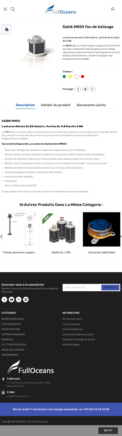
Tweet (85, 89)
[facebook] (4, 299)
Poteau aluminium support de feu (20, 252)
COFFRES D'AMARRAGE (13, 334)
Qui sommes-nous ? (73, 319)
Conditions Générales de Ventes (79, 339)
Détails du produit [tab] (56, 105)
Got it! (108, 430)
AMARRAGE (7, 339)
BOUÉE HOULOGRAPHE (13, 350)
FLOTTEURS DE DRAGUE (14, 344)
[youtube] (11, 299)
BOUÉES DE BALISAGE (13, 319)
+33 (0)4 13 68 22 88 (96, 409)
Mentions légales (71, 344)
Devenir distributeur (73, 329)
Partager (78, 89)
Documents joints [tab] (91, 105)
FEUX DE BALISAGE (11, 324)
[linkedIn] (26, 299)
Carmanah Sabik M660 (101, 252)
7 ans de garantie (71, 324)
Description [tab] (25, 105)
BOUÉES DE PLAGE (11, 329)
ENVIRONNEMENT (10, 355)
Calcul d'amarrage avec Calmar (78, 334)
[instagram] (18, 299)
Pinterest (92, 89)
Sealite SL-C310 (61, 252)
